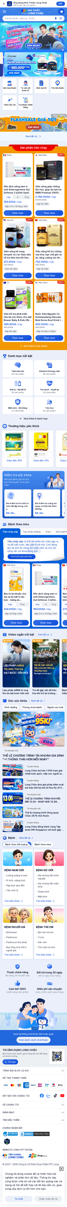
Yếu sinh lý (12, 890)
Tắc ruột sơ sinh (46, 947)
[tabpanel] (33, 582)
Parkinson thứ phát (16, 942)
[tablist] (33, 531)
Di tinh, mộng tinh (15, 880)
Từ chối (19, 1198)
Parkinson (11, 937)
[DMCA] (34, 1134)
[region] (33, 36)
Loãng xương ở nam (16, 875)
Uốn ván (42, 942)
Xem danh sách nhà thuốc (33, 1040)
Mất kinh (42, 896)
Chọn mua (17, 213)
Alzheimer (11, 932)
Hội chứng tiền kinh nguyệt (48, 877)
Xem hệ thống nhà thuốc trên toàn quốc (33, 1034)
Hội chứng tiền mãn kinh (48, 885)
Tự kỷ (41, 937)
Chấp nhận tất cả (48, 1198)
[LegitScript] (18, 1141)
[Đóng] (3, 4)
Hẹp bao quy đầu (15, 885)
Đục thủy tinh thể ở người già (16, 949)
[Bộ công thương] (10, 1134)
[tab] (8, 197)
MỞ (60, 3)
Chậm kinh (43, 891)
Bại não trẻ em (45, 932)
